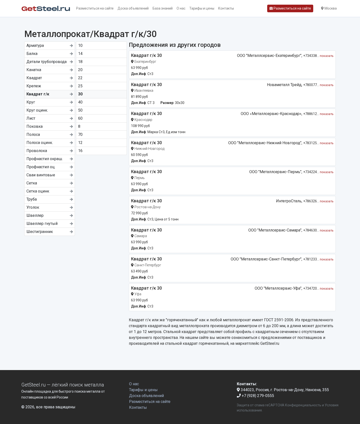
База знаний (163, 8)
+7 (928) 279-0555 (257, 395)
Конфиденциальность (303, 405)
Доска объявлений (133, 8)
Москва (330, 8)
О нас (181, 8)
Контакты (226, 8)
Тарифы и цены (201, 8)
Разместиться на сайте (95, 8)
